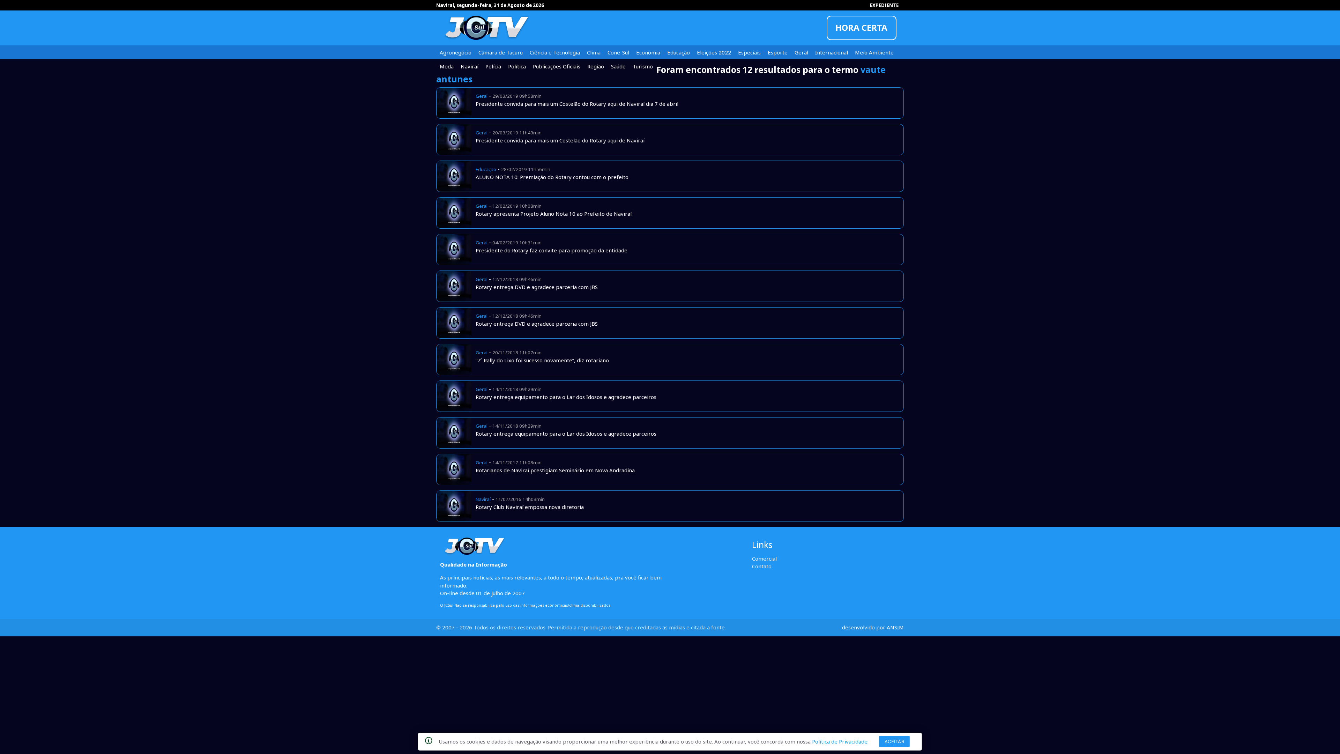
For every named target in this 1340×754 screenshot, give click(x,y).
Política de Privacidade (840, 741)
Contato (762, 566)
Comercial (764, 558)
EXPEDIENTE (884, 5)
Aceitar (894, 741)
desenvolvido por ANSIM (873, 627)
